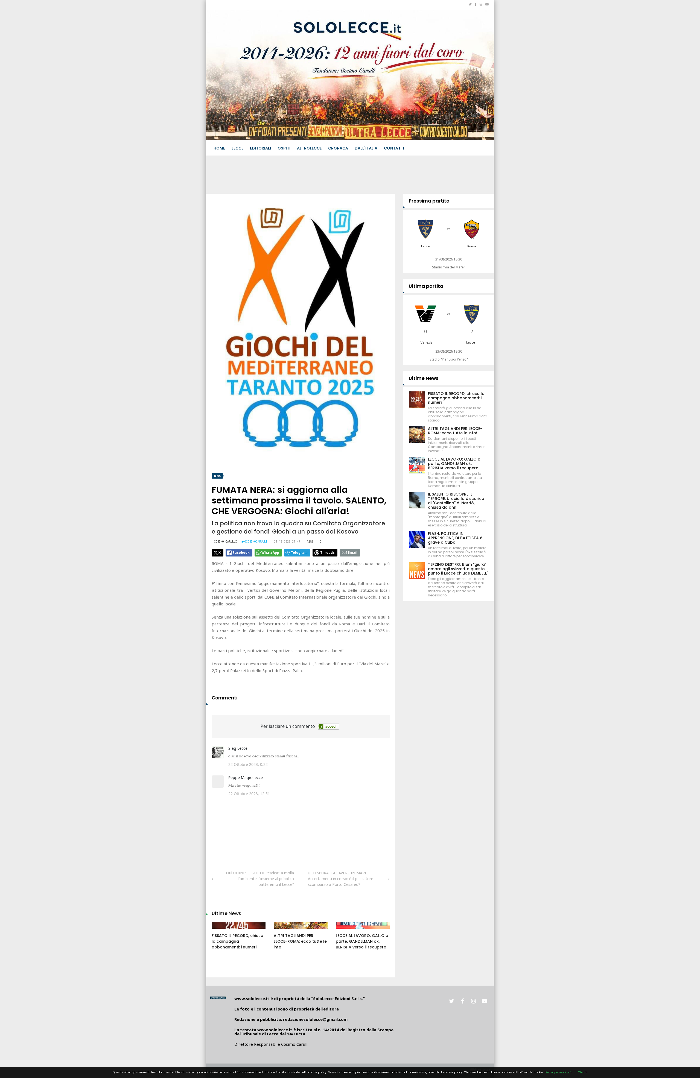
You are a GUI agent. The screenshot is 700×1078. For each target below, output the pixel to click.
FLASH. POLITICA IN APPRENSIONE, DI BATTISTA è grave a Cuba (455, 538)
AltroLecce (309, 148)
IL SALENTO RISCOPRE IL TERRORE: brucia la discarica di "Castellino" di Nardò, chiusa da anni (456, 500)
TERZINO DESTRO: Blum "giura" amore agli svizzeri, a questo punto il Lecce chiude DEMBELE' (458, 569)
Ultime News (424, 378)
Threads (327, 552)
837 (283, 930)
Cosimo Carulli (225, 541)
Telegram (299, 552)
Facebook (241, 552)
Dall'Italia (366, 148)
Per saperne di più (558, 1072)
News (217, 476)
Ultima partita (426, 286)
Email (352, 552)
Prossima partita (429, 201)
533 (345, 930)
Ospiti (284, 148)
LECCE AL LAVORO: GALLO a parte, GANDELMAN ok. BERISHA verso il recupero (362, 941)
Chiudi (582, 1072)
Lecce (237, 148)
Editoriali (260, 148)
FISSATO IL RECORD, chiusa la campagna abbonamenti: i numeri (237, 941)
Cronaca (338, 148)
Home (219, 148)
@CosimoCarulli (255, 541)
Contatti (394, 148)
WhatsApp (270, 552)
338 (221, 930)
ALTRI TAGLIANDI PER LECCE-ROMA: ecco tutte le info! (300, 941)
